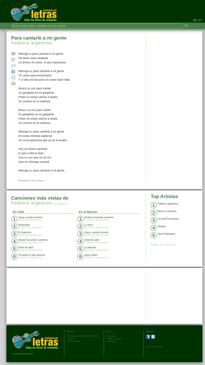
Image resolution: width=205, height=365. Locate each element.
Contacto (71, 339)
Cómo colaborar (74, 341)
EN (200, 20)
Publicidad (111, 341)
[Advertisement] (174, 293)
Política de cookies (114, 339)
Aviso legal (111, 336)
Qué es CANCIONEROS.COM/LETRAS (83, 336)
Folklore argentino (31, 43)
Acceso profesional (154, 347)
